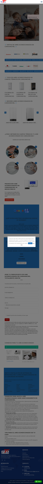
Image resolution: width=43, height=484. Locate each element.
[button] (38, 481)
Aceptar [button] (30, 243)
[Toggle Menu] (41, 1)
